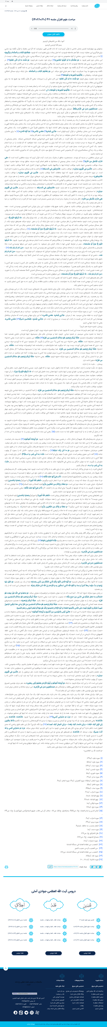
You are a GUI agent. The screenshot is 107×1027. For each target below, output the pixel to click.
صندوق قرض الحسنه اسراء (57, 1006)
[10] (42, 169)
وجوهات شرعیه (28, 6)
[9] (84, 161)
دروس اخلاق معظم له (97, 997)
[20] (41, 476)
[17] (51, 450)
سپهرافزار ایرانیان (31, 1024)
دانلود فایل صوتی (53, 34)
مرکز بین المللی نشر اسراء (57, 1003)
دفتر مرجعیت (85, 6)
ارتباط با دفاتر (50, 6)
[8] (18, 131)
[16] (22, 439)
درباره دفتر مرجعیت (61, 6)
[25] (18, 645)
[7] (32, 131)
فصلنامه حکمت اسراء (78, 1003)
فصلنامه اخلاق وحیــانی (77, 1000)
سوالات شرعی (39, 6)
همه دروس (87, 953)
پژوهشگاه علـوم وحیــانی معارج (75, 991)
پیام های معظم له (98, 1006)
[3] (8, 60)
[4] (62, 75)
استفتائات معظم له (98, 1003)
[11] (28, 229)
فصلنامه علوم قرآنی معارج (77, 997)
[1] (101, 56)
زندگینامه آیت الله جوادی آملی (95, 991)
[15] (53, 431)
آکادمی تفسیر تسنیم (78, 1009)
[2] (54, 60)
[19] (101, 829)
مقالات (82, 1006)
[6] (45, 131)
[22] (39, 540)
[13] (18, 319)
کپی (50, 866)
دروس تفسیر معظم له (97, 994)
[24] (86, 630)
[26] (51, 717)
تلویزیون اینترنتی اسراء (58, 1000)
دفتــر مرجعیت (60, 994)
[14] (41, 337)
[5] (101, 773)
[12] (7, 247)
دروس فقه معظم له (98, 1000)
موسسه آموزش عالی (58, 997)
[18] (96, 454)
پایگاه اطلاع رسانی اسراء (77, 994)
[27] (44, 724)
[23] (70, 623)
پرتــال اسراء (60, 991)
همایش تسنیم (99, 1009)
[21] (20, 484)
